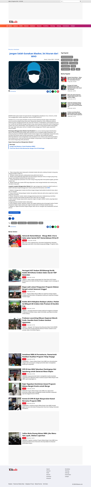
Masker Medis (22, 223)
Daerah (10, 26)
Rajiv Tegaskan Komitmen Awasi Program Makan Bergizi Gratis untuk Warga (39, 385)
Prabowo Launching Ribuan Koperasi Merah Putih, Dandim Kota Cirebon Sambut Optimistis (74, 113)
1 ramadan (64, 63)
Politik (20, 26)
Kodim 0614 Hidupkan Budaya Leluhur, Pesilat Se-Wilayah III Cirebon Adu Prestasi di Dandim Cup (74, 104)
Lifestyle (73, 26)
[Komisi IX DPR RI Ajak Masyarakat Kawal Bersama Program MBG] (15, 404)
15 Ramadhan (65, 66)
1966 (73, 69)
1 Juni (75, 60)
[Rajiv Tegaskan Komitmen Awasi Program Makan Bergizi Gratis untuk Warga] (15, 389)
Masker (14, 223)
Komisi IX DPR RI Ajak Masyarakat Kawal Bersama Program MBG (38, 400)
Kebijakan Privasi (29, 484)
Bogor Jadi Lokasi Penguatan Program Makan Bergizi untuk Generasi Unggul (74, 96)
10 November (73, 63)
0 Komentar (13, 91)
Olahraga (59, 26)
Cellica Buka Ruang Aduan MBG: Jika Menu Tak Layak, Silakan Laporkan (39, 434)
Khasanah (39, 26)
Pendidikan (45, 26)
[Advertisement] (45, 12)
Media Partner (38, 484)
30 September (65, 69)
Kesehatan (32, 26)
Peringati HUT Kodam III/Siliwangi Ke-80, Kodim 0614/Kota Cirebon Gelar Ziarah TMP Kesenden (74, 87)
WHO (48, 187)
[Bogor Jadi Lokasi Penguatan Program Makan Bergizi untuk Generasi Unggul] (63, 96)
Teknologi (52, 26)
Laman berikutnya (14, 212)
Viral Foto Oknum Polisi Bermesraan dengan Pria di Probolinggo (27, 148)
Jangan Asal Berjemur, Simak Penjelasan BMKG (22, 146)
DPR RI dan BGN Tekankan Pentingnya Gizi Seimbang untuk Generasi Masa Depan (39, 370)
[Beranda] (7, 25)
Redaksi (10, 484)
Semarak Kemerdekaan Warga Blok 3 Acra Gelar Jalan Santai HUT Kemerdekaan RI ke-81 (74, 78)
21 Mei (73, 66)
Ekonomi (26, 26)
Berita (24, 277)
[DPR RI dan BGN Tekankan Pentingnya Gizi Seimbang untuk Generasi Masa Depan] (15, 374)
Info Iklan (45, 484)
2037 (78, 69)
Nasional (16, 26)
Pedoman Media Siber (18, 484)
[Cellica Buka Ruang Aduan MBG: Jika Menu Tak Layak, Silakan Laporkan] (15, 438)
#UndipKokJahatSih (67, 60)
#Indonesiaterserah (67, 57)
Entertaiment (66, 26)
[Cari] (80, 1)
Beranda (10, 49)
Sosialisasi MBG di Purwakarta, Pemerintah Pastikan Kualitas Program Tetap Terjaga (39, 355)
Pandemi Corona (32, 223)
